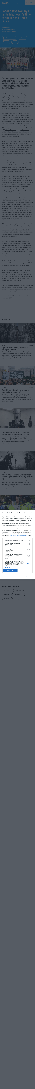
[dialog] (17, 544)
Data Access (17, 576)
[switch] (28, 544)
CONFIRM (10, 570)
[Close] (31, 513)
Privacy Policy (26, 576)
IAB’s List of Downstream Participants (19, 535)
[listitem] (17, 540)
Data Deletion (8, 576)
